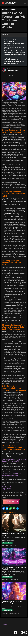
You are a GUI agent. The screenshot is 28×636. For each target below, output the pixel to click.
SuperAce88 (22, 211)
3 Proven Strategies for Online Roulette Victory (12, 602)
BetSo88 (8, 213)
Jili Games (17, 283)
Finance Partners (4, 628)
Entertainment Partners (5, 626)
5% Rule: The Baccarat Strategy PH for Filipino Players (14, 568)
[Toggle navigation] (25, 2)
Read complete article (7, 542)
